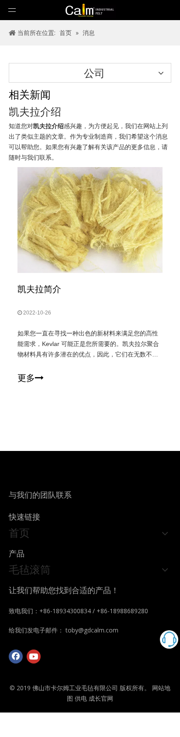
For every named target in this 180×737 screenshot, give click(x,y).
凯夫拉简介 (39, 289)
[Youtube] (34, 657)
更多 (26, 378)
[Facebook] (16, 657)
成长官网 (101, 698)
